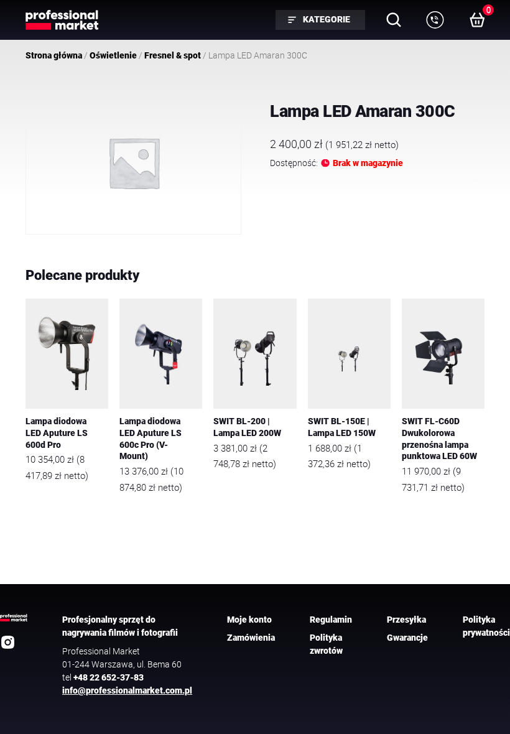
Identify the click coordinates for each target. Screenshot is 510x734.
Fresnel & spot (172, 55)
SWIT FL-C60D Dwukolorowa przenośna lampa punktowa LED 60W (439, 439)
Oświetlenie (113, 55)
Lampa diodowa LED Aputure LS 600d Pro (57, 433)
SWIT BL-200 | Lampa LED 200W (247, 427)
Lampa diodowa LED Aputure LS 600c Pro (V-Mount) (150, 439)
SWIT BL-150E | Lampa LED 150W (342, 427)
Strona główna (54, 55)
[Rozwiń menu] (435, 20)
